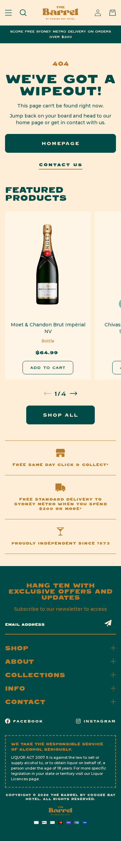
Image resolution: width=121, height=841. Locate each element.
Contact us (60, 165)
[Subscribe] (108, 623)
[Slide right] (73, 393)
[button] (8, 12)
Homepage (61, 143)
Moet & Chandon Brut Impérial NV (48, 328)
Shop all (60, 415)
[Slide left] (47, 393)
